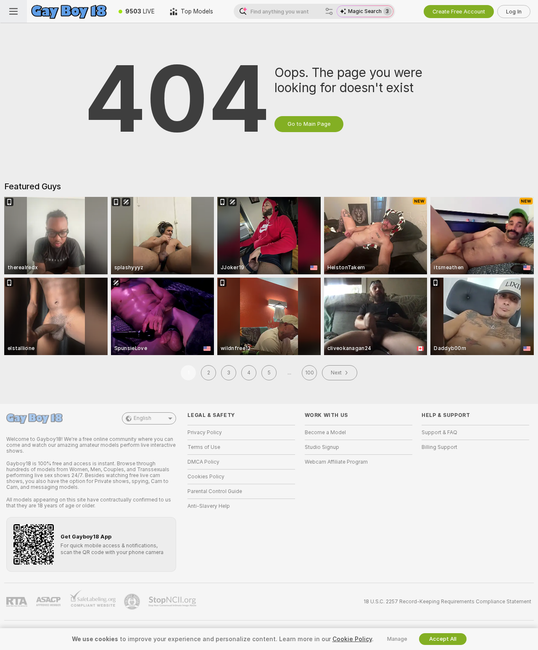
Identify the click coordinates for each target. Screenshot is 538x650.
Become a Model (325, 432)
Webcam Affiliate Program (336, 462)
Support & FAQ (439, 432)
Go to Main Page (308, 124)
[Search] (329, 11)
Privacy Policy (204, 432)
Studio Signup (322, 447)
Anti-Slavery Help (208, 506)
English (142, 418)
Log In (514, 11)
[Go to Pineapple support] (133, 602)
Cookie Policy (352, 639)
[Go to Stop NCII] (173, 602)
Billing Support (439, 447)
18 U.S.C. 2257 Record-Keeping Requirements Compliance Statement (447, 602)
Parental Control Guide (214, 491)
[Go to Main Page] (69, 11)
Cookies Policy (205, 477)
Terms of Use (203, 447)
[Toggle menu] (13, 11)
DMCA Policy (203, 462)
